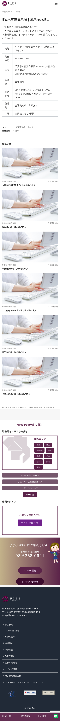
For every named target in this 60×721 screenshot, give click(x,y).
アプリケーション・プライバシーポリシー (24, 682)
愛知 (48, 461)
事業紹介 (9, 649)
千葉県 (18, 11)
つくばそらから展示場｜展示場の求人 (19, 310)
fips (33, 708)
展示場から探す (14, 630)
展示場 (12, 407)
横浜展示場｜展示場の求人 (14, 226)
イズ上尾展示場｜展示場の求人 (16, 393)
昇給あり (32, 127)
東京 (38, 445)
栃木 (48, 456)
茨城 (38, 461)
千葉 (50, 450)
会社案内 (9, 642)
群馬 (38, 456)
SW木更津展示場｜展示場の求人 (41, 407)
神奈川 (39, 450)
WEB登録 (9, 655)
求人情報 (9, 624)
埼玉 (48, 445)
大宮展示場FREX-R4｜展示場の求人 (18, 185)
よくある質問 (11, 669)
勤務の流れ (10, 636)
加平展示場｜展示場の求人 (14, 352)
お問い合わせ (11, 662)
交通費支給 (8, 11)
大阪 (38, 467)
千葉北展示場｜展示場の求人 (15, 268)
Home (5, 407)
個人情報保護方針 (13, 675)
